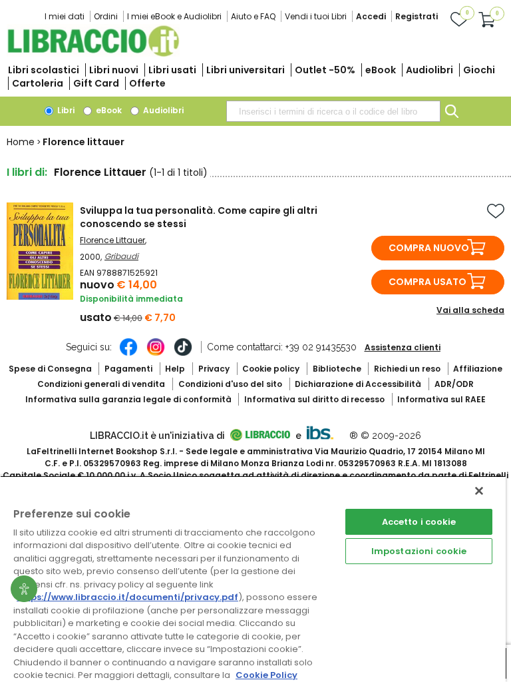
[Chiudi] (479, 491)
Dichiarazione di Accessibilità (358, 384)
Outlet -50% (325, 70)
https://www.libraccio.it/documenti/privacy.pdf (127, 597)
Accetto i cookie (419, 521)
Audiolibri (429, 70)
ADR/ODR (454, 384)
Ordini (106, 16)
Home (21, 142)
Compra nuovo (429, 247)
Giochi (479, 70)
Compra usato (427, 281)
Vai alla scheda (470, 310)
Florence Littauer (112, 240)
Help (175, 368)
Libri (65, 110)
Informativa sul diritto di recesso (314, 399)
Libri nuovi (113, 70)
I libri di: (27, 172)
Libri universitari (245, 70)
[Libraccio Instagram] (155, 353)
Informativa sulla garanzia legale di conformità (128, 399)
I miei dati (65, 16)
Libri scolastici (43, 70)
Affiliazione (477, 368)
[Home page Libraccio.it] (93, 53)
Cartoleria (37, 83)
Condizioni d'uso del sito (230, 384)
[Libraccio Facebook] (128, 353)
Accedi (371, 16)
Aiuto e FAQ (253, 16)
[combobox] (333, 111)
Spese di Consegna (50, 368)
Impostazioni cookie (418, 551)
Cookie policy (270, 368)
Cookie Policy (266, 675)
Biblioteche (337, 368)
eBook (380, 70)
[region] (253, 579)
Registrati (416, 16)
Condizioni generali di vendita (101, 384)
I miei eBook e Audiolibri (174, 16)
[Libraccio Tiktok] (183, 353)
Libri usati (172, 70)
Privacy (214, 368)
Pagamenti (128, 368)
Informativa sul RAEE (441, 399)
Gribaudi (121, 256)
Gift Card (96, 83)
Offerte (147, 83)
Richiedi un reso (407, 368)
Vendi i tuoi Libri (316, 16)
